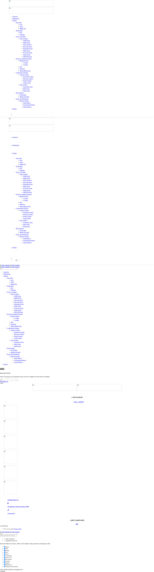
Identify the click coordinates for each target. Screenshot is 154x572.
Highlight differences (11, 540)
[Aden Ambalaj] (10, 265)
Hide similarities (10, 539)
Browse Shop (17, 529)
